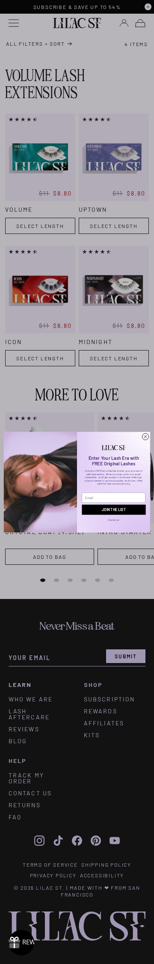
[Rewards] (21, 942)
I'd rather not (113, 519)
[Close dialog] (145, 436)
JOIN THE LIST (114, 509)
